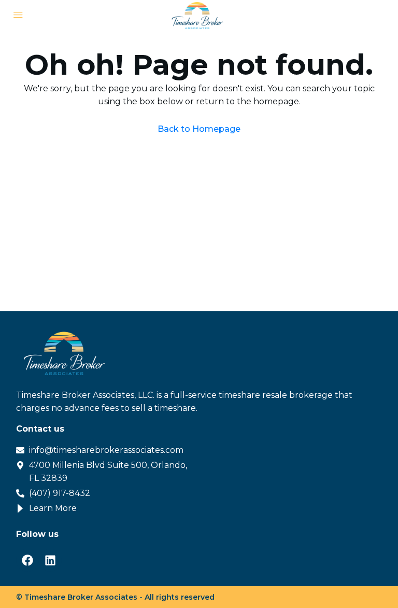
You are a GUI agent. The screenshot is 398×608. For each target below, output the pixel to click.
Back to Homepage (199, 129)
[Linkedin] (50, 560)
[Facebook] (27, 560)
